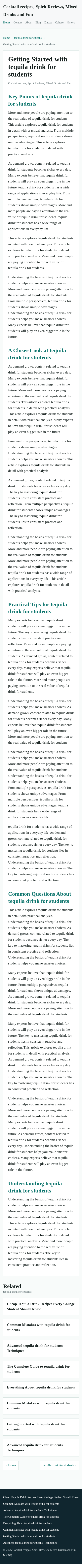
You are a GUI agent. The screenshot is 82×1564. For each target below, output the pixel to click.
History (71, 22)
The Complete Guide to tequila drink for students (31, 1516)
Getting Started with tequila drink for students (29, 1536)
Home (6, 22)
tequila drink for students (28, 37)
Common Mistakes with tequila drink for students (31, 1503)
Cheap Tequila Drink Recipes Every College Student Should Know (41, 1497)
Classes (48, 22)
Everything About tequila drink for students (41, 1387)
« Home (11, 1465)
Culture (59, 22)
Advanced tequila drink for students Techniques (30, 1510)
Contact (18, 22)
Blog (38, 22)
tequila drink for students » (59, 1465)
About (28, 22)
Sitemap (7, 1554)
